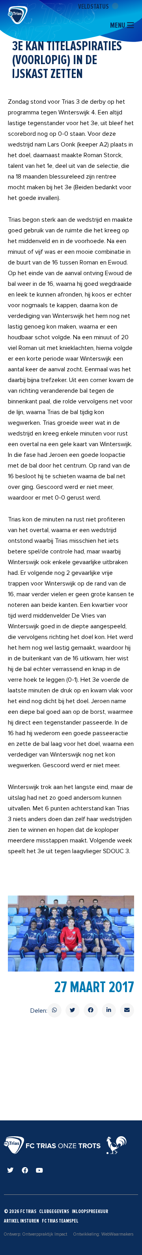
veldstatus (94, 6)
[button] (54, 1010)
